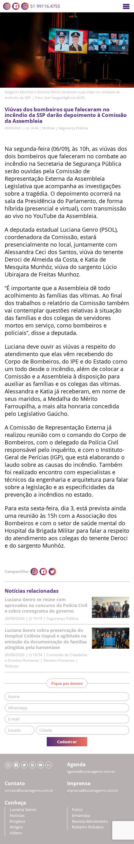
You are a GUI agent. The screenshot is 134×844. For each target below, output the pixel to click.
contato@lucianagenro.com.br (29, 790)
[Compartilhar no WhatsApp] (34, 571)
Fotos (77, 809)
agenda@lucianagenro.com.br (91, 771)
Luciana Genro (23, 809)
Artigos (16, 827)
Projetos (17, 821)
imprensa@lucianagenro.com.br (92, 790)
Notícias (48, 128)
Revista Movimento (90, 821)
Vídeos (16, 833)
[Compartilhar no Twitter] (52, 571)
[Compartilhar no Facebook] (43, 571)
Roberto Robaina (87, 827)
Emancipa (81, 815)
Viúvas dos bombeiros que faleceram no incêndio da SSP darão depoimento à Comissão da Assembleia (66, 115)
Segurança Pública (73, 128)
